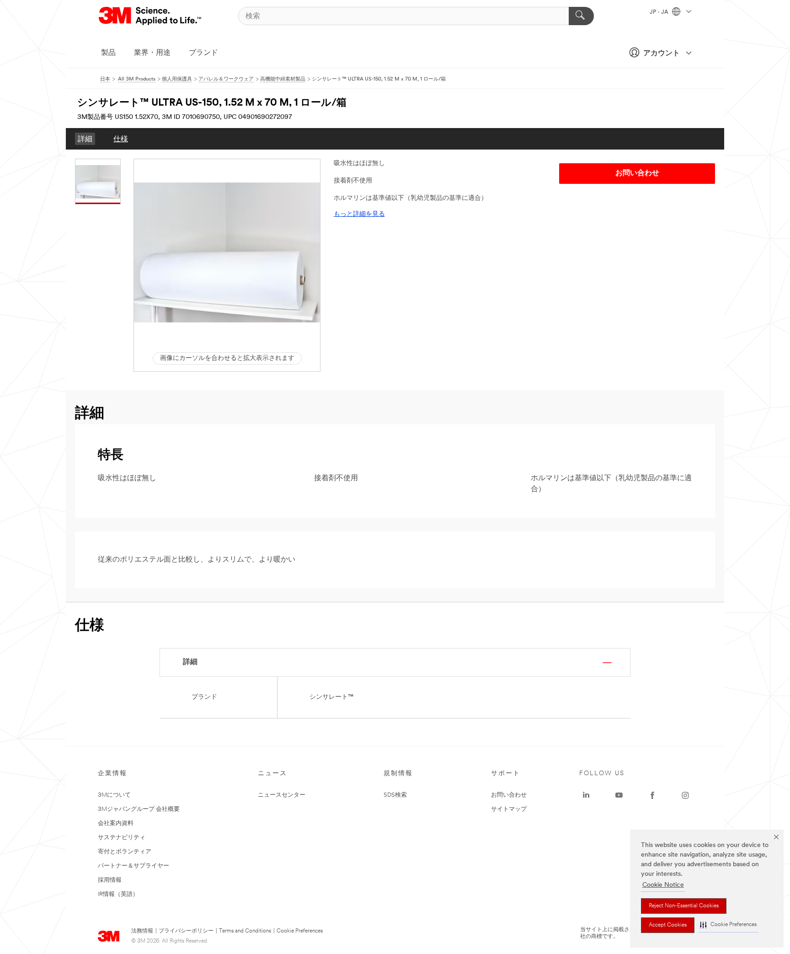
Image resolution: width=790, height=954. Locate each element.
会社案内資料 (115, 823)
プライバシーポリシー (186, 931)
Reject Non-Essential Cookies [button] (684, 906)
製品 (108, 53)
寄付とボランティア (124, 852)
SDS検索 (395, 795)
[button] (728, 925)
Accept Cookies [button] (668, 925)
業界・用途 (152, 53)
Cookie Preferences (300, 931)
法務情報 (142, 931)
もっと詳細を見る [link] (359, 214)
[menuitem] (85, 139)
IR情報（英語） (118, 894)
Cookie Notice (663, 885)
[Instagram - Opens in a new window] (685, 795)
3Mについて (114, 795)
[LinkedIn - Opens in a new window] (586, 795)
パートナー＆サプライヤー (133, 866)
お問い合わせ (509, 795)
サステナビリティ (121, 838)
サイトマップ (509, 809)
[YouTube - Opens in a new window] (619, 795)
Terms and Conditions (245, 931)
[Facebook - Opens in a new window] (652, 795)
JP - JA (660, 12)
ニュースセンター (281, 795)
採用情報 (110, 880)
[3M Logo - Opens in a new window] (151, 16)
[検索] (581, 16)
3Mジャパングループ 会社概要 (139, 809)
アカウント (661, 53)
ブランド (203, 53)
